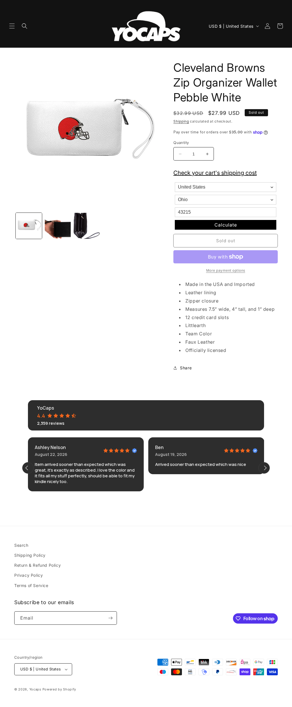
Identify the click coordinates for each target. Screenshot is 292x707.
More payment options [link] (225, 270)
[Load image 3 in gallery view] (87, 226)
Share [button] (186, 367)
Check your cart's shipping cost (215, 172)
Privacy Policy (28, 575)
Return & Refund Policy (37, 565)
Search (21, 545)
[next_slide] (264, 468)
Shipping (181, 121)
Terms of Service (31, 585)
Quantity (181, 142)
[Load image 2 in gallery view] (58, 226)
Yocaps (35, 689)
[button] (12, 26)
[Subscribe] (110, 618)
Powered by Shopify (59, 689)
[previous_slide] (28, 468)
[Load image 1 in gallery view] (29, 226)
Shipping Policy (30, 555)
